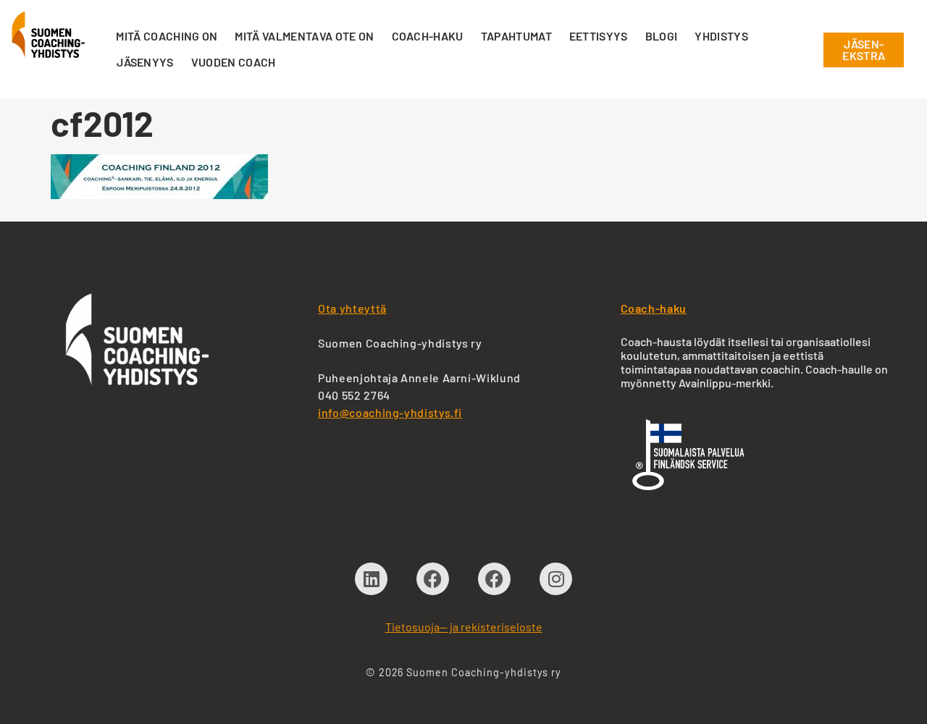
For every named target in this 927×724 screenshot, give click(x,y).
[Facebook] (432, 579)
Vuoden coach (233, 62)
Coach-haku (428, 36)
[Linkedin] (371, 579)
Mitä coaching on (166, 36)
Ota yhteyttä (352, 308)
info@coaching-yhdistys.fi (390, 412)
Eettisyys (598, 36)
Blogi (661, 36)
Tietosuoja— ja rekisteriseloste (463, 627)
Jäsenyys (145, 62)
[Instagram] (556, 579)
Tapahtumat (516, 36)
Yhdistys (721, 36)
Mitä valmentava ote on (304, 36)
